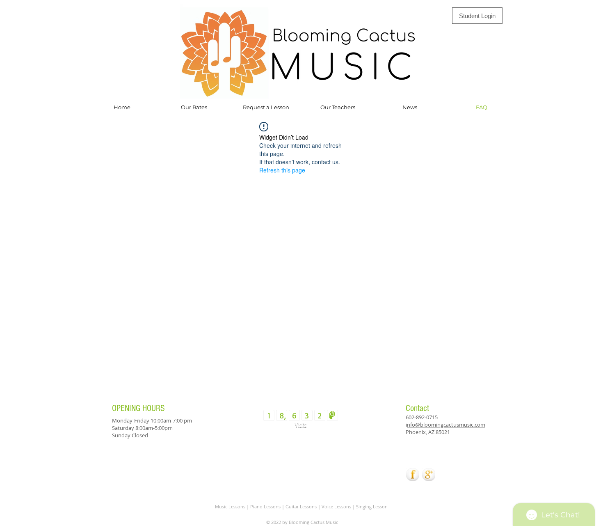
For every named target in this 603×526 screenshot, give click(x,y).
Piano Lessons (265, 506)
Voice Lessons (336, 506)
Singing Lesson (372, 506)
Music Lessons (231, 506)
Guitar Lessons (301, 506)
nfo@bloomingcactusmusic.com (446, 424)
